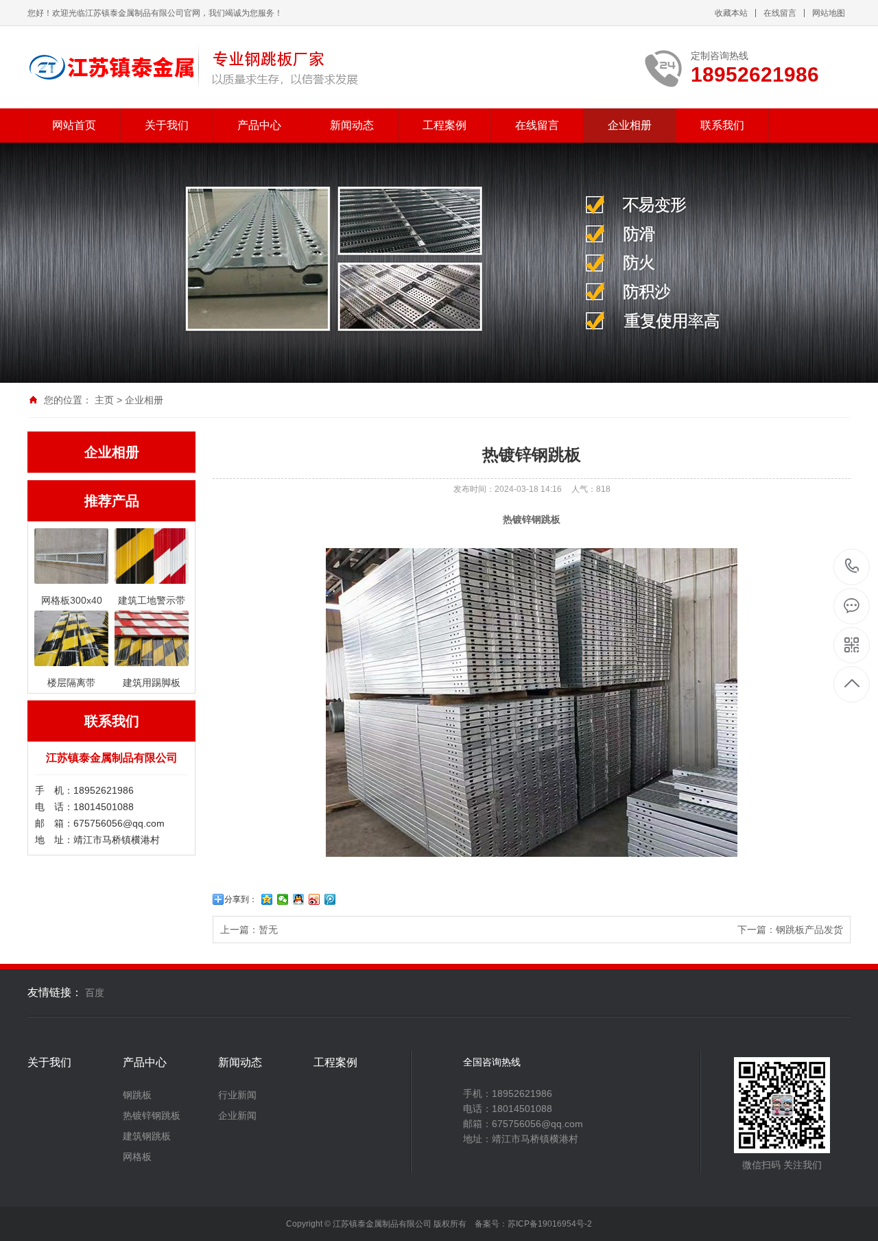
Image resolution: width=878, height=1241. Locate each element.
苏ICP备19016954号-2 (550, 1224)
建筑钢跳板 (147, 1136)
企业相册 (630, 125)
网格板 (137, 1156)
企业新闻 (237, 1115)
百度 (94, 992)
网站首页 (74, 125)
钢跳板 (137, 1095)
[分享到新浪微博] (314, 899)
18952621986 (852, 567)
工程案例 (444, 125)
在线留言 (779, 13)
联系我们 (722, 125)
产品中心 (259, 125)
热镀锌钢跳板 (151, 1115)
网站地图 (828, 13)
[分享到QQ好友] (299, 899)
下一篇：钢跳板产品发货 (790, 929)
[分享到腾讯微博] (330, 899)
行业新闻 (237, 1095)
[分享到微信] (283, 899)
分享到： (240, 899)
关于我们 (167, 125)
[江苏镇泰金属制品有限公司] (193, 67)
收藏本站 (731, 13)
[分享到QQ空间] (267, 899)
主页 (104, 399)
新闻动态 (352, 125)
